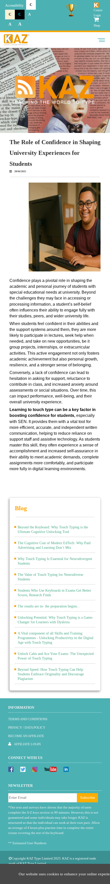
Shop (97, 25)
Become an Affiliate (26, 736)
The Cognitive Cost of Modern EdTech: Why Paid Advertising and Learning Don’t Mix (54, 545)
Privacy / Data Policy (26, 727)
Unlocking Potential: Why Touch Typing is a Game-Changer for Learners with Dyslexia (55, 620)
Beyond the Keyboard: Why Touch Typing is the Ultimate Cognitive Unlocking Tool (53, 529)
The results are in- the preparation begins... (49, 606)
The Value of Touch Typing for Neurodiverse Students (50, 577)
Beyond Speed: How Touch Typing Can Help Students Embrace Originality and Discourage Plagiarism (51, 674)
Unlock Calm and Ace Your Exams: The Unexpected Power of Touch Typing (56, 656)
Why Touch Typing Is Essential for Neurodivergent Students (55, 561)
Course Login (98, 12)
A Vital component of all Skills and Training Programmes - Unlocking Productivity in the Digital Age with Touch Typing (55, 637)
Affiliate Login (27, 744)
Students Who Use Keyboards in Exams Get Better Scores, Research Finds (54, 593)
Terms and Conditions (27, 719)
